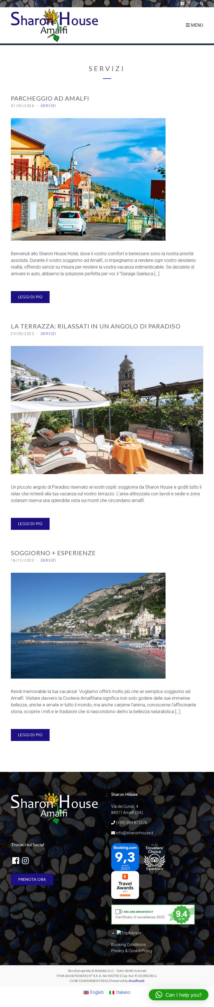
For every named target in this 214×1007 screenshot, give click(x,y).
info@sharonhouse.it (134, 833)
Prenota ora (32, 879)
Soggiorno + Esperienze (53, 553)
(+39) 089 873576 (131, 822)
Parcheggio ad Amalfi (50, 98)
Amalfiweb (136, 981)
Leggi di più (30, 296)
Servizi (48, 106)
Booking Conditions (128, 944)
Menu (196, 25)
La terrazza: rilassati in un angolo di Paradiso (96, 326)
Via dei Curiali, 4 (124, 806)
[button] (178, 994)
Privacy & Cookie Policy (131, 951)
